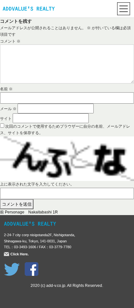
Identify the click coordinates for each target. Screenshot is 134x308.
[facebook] (31, 265)
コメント (10, 41)
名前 (6, 89)
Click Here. (19, 254)
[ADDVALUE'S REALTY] (29, 9)
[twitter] (12, 265)
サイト (6, 118)
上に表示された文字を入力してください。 (37, 184)
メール (8, 109)
